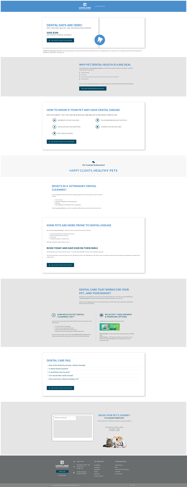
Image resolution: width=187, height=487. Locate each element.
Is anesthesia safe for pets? (59, 372)
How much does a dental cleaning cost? (64, 379)
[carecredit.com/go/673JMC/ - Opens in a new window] (110, 327)
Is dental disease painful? (58, 369)
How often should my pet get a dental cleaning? (67, 365)
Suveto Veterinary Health (60, 485)
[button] (93, 365)
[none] (131, 485)
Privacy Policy (62, 475)
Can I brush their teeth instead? (61, 375)
